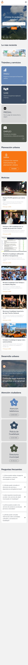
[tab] (12, 56)
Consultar (14, 168)
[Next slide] (24, 53)
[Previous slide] (3, 53)
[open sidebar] (25, 2)
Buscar (14, 28)
